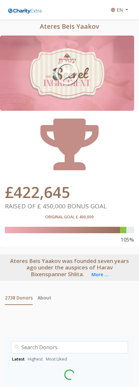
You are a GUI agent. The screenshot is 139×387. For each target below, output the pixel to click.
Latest (18, 359)
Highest (35, 359)
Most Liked (56, 359)
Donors (19, 298)
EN (119, 10)
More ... (99, 274)
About (44, 298)
